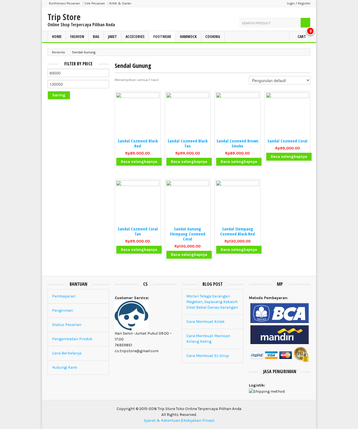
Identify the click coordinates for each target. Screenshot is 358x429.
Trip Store (64, 17)
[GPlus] (284, 13)
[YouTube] (299, 13)
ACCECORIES (135, 36)
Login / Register (298, 3)
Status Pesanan (66, 324)
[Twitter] (269, 13)
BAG (96, 36)
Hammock (188, 36)
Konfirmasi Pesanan (64, 3)
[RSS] (307, 13)
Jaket (112, 36)
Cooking (212, 36)
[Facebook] (277, 13)
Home (57, 36)
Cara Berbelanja (66, 353)
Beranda (58, 52)
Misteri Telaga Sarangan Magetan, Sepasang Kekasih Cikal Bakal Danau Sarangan (212, 302)
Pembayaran (64, 296)
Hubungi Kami (64, 367)
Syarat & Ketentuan (162, 420)
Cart (303, 35)
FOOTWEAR (162, 36)
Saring (58, 95)
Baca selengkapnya (139, 161)
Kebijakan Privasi (199, 420)
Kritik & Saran (120, 3)
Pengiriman (62, 310)
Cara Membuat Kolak (205, 321)
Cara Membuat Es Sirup (207, 355)
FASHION (77, 36)
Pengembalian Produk (72, 339)
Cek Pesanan (94, 3)
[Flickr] (292, 13)
